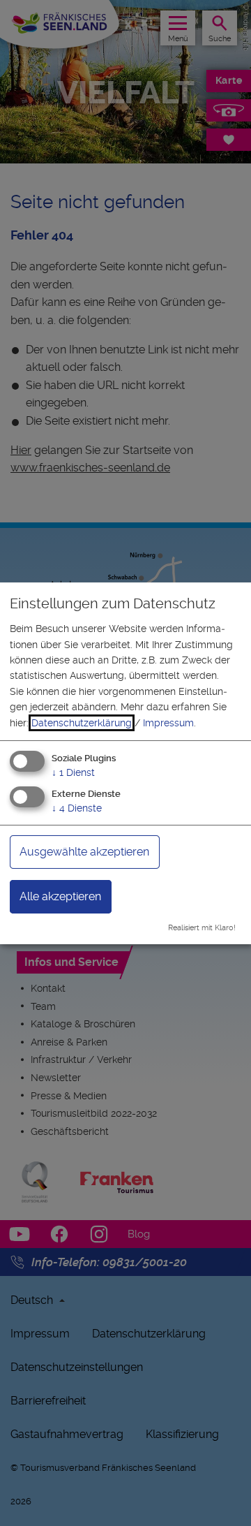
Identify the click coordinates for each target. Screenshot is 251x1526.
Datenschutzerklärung (81, 722)
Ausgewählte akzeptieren (84, 851)
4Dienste (77, 808)
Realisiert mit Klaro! (202, 927)
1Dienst (73, 772)
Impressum (168, 722)
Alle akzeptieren (60, 896)
